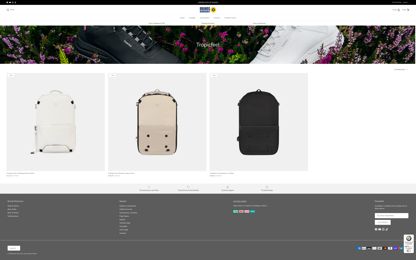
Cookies (122, 219)
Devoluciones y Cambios (128, 213)
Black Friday (12, 209)
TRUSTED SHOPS (240, 201)
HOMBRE (192, 18)
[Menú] (412, 236)
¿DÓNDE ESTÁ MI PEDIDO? (208, 2)
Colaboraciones (13, 216)
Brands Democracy (17, 253)
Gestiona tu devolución (127, 206)
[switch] (409, 250)
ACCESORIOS (204, 18)
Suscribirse (383, 222)
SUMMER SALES (230, 18)
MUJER (182, 18)
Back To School (13, 213)
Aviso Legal (123, 230)
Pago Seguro (124, 216)
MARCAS (217, 18)
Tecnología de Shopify (30, 253)
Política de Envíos (125, 209)
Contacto (122, 233)
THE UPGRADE (396, 2)
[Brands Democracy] (208, 10)
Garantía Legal (124, 223)
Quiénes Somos (13, 206)
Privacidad (123, 226)
